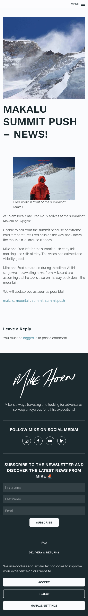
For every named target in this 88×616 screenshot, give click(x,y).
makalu (8, 301)
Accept (44, 582)
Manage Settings (44, 605)
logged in (30, 338)
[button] (78, 4)
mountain (23, 301)
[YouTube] (50, 441)
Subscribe (44, 522)
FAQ (44, 542)
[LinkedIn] (61, 441)
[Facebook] (38, 441)
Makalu (25, 146)
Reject (44, 593)
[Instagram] (26, 441)
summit (37, 301)
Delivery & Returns (44, 552)
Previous (16, 315)
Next (75, 315)
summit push (55, 301)
